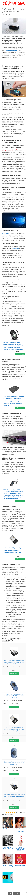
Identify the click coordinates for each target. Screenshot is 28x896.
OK (10, 893)
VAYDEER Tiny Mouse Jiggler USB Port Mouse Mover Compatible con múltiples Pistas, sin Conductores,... (14, 662)
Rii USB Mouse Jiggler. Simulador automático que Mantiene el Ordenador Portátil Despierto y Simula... (14, 729)
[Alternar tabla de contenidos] (23, 62)
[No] (26, 892)
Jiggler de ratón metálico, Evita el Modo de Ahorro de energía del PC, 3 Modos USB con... (14, 796)
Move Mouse (15, 248)
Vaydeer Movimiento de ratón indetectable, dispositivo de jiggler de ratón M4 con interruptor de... (14, 762)
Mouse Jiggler (6, 233)
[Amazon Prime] (23, 351)
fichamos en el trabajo (11, 50)
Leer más (16, 893)
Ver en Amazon (20, 354)
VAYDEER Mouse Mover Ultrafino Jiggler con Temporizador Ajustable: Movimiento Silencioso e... (14, 695)
